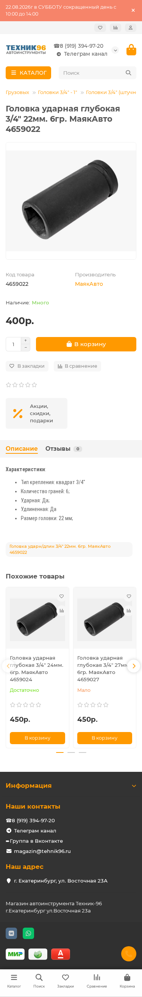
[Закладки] (100, 28)
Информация (29, 785)
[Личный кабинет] (130, 28)
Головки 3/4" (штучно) (113, 92)
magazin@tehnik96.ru (42, 851)
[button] (8, 666)
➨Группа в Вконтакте (34, 841)
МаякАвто (89, 284)
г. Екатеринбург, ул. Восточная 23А (61, 881)
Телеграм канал (86, 54)
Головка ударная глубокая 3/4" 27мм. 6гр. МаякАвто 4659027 (103, 668)
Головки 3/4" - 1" (57, 92)
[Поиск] (128, 73)
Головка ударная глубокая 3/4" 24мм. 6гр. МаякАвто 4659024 (36, 668)
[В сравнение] (61, 610)
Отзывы (62, 448)
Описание (22, 448)
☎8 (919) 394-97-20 (78, 46)
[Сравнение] (115, 28)
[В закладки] (61, 596)
